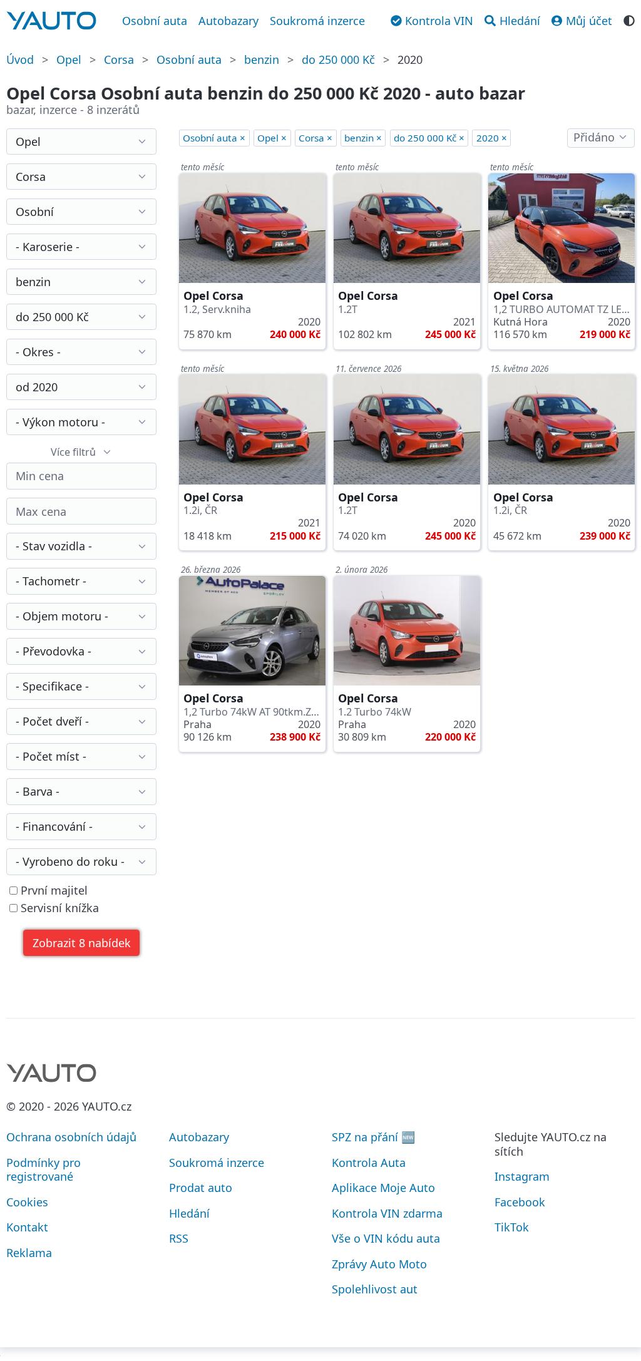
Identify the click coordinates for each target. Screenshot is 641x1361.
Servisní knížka (58, 908)
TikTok (512, 1227)
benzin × (363, 137)
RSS (178, 1238)
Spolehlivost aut (375, 1289)
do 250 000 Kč (338, 59)
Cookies (27, 1201)
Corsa (119, 59)
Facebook (520, 1201)
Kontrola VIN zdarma (387, 1213)
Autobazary (228, 20)
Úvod (20, 59)
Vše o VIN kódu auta (386, 1238)
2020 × (491, 137)
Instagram (522, 1176)
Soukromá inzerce (317, 20)
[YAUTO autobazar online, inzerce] (51, 21)
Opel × (272, 137)
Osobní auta (154, 20)
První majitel (53, 890)
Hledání (189, 1213)
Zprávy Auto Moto (379, 1263)
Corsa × (315, 137)
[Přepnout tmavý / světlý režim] (629, 19)
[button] (81, 943)
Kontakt (27, 1227)
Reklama (29, 1252)
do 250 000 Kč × (429, 137)
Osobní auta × (214, 137)
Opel (68, 59)
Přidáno (594, 137)
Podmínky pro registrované (43, 1169)
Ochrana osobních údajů (71, 1136)
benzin (261, 59)
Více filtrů (73, 452)
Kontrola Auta (369, 1162)
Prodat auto (200, 1187)
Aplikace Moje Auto (383, 1187)
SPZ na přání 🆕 (373, 1136)
